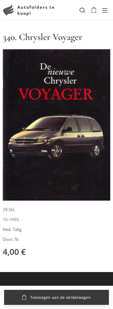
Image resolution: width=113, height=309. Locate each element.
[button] (82, 10)
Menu (104, 10)
